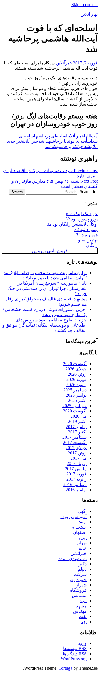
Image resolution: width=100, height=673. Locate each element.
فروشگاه (78, 590)
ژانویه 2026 (76, 384)
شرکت (80, 574)
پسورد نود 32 (86, 229)
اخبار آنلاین (76, 136)
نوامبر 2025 (76, 395)
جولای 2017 (76, 447)
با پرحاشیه (57, 141)
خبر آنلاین (30, 141)
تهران (82, 543)
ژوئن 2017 (77, 453)
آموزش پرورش (72, 516)
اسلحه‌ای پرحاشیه (51, 136)
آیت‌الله (91, 136)
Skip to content (84, 4)
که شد (51, 146)
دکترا (82, 564)
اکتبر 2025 (77, 400)
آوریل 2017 (77, 463)
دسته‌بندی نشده (72, 558)
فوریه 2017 (76, 474)
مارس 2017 (76, 468)
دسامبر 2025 (75, 390)
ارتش (82, 521)
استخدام (79, 527)
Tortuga (65, 668)
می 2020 (79, 416)
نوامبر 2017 (76, 426)
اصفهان (80, 532)
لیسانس (79, 595)
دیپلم (82, 569)
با (67, 141)
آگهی (82, 511)
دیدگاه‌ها (75, 653)
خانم (82, 548)
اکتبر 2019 (77, 421)
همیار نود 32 (87, 234)
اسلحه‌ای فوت (80, 141)
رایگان (92, 245)
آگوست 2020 (75, 411)
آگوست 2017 (75, 442)
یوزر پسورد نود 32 (82, 219)
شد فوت (84, 146)
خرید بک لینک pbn (82, 213)
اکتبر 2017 (77, 432)
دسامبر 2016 (75, 484)
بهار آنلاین (89, 14)
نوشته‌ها (75, 648)
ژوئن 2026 (77, 374)
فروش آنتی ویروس (50, 250)
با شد (43, 141)
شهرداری (78, 579)
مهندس (80, 611)
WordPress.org (74, 658)
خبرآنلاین (64, 63)
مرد (83, 600)
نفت (83, 616)
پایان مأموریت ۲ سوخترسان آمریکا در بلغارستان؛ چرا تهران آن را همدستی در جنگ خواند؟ (47, 288)
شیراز (81, 585)
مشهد (81, 606)
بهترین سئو (88, 240)
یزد (84, 621)
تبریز (82, 537)
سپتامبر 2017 (74, 437)
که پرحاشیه (67, 146)
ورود (82, 643)
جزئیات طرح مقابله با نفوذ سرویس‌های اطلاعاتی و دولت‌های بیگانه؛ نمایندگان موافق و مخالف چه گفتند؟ (44, 325)
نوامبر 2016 (76, 489)
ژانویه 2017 (76, 479)
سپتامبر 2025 (74, 405)
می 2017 (79, 458)
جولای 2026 (76, 369)
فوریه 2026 (76, 379)
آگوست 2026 (75, 363)
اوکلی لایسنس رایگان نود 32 (72, 224)
